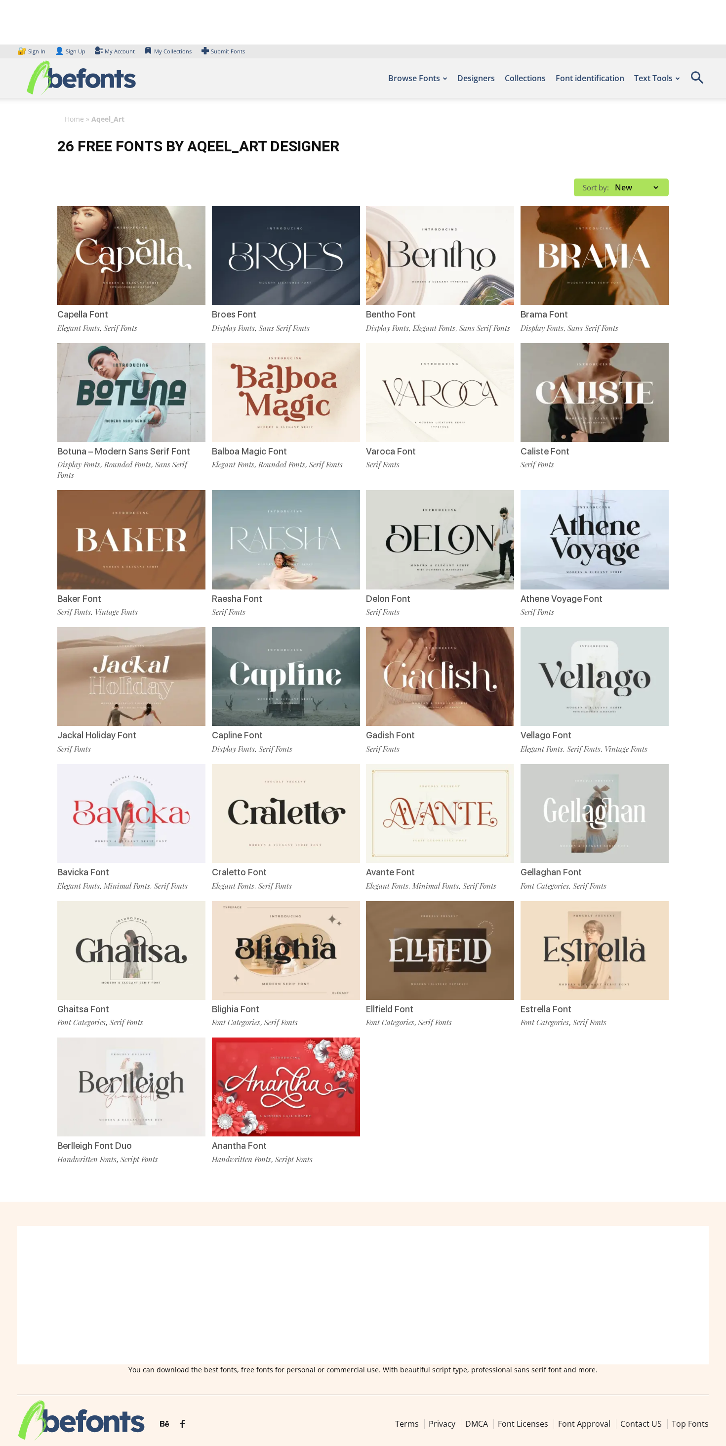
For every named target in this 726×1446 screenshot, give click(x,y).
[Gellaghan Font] (595, 813)
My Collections (173, 51)
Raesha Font (237, 598)
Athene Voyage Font (562, 598)
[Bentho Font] (440, 255)
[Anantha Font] (286, 1087)
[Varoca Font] (440, 392)
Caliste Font (545, 451)
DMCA (476, 1423)
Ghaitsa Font (83, 1009)
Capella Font (82, 314)
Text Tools (653, 78)
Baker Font (79, 598)
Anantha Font (239, 1145)
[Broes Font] (286, 255)
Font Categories (545, 886)
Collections (525, 78)
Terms (407, 1423)
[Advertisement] (363, 1295)
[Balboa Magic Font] (286, 392)
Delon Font (388, 598)
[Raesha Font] (286, 539)
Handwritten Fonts (87, 1159)
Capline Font (237, 735)
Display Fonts (233, 328)
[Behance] (164, 1424)
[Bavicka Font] (131, 813)
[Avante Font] (440, 813)
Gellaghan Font (551, 872)
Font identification (590, 78)
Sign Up (70, 51)
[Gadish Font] (440, 676)
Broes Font (234, 314)
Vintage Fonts (116, 612)
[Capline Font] (286, 676)
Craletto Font (239, 872)
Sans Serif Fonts (284, 328)
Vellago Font (546, 735)
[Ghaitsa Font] (131, 950)
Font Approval (584, 1423)
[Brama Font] (595, 255)
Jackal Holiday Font (96, 735)
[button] (697, 81)
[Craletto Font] (286, 813)
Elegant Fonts (78, 328)
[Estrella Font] (595, 950)
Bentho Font (391, 314)
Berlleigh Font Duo (94, 1145)
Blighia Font (235, 1009)
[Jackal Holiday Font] (131, 676)
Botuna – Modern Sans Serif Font (123, 451)
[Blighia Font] (286, 950)
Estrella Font (546, 1009)
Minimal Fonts (127, 886)
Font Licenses (523, 1423)
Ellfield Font (389, 1009)
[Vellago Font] (595, 676)
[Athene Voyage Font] (595, 539)
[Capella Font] (131, 255)
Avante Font (390, 872)
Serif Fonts (120, 328)
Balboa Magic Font (249, 451)
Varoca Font (391, 451)
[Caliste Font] (595, 392)
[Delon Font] (440, 539)
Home (74, 119)
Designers (476, 78)
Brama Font (544, 314)
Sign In (32, 51)
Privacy (442, 1423)
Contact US (641, 1423)
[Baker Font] (131, 539)
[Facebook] (182, 1424)
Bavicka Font (83, 872)
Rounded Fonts (127, 464)
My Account (120, 51)
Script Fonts (139, 1159)
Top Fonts (690, 1423)
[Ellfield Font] (440, 950)
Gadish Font (390, 735)
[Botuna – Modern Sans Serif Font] (131, 392)
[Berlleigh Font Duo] (131, 1087)
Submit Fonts (228, 51)
